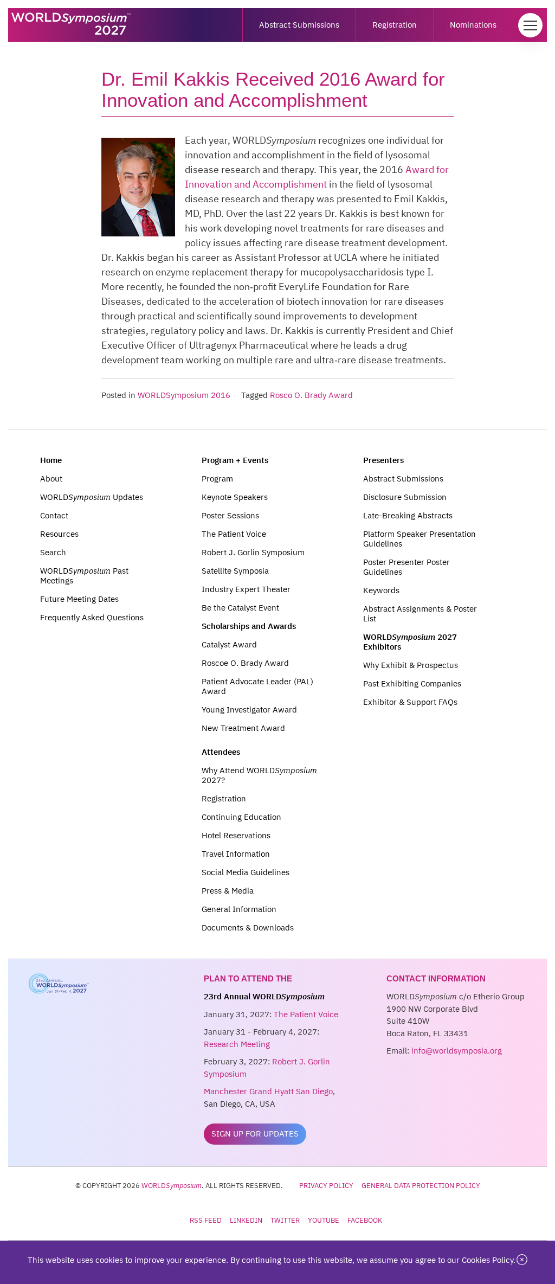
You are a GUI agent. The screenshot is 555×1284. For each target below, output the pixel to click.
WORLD (171, 1185)
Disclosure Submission (405, 497)
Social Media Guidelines (245, 872)
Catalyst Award (229, 644)
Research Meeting (237, 1044)
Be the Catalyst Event (240, 607)
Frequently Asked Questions (92, 617)
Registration (394, 25)
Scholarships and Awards (249, 626)
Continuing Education (241, 817)
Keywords (381, 590)
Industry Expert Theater (246, 589)
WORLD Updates (91, 497)
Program (217, 478)
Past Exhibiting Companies (412, 683)
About (51, 478)
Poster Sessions (230, 515)
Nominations (473, 25)
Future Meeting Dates (79, 599)
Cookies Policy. (488, 1260)
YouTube (323, 1220)
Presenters (383, 460)
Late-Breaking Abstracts (408, 515)
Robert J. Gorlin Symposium (253, 552)
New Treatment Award (243, 728)
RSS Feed (206, 1220)
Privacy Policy (326, 1185)
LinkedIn (246, 1220)
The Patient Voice (234, 534)
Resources (59, 534)
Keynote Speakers (235, 497)
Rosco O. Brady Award (311, 395)
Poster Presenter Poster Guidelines (406, 567)
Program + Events (235, 460)
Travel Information (236, 854)
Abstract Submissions (299, 25)
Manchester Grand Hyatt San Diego (268, 1091)
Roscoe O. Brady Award (245, 663)
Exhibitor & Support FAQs (410, 702)
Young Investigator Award (249, 709)
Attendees (221, 752)
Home (51, 460)
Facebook (364, 1220)
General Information (239, 909)
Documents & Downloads (248, 927)
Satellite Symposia (235, 571)
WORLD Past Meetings (84, 576)
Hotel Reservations (236, 835)
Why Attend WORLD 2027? (259, 775)
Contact (54, 515)
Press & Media (228, 890)
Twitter (285, 1220)
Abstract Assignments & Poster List (420, 614)
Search (53, 552)
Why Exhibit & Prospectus (410, 665)
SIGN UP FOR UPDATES (255, 1133)
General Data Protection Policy (421, 1185)
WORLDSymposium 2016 (184, 395)
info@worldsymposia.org (456, 1050)
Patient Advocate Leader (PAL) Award (257, 686)
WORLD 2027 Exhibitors (410, 642)
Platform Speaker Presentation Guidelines (419, 539)
